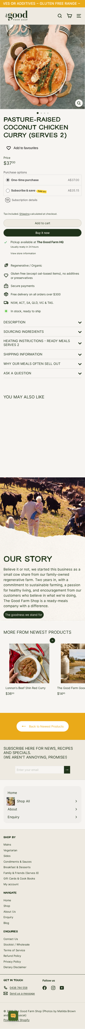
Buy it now (42, 232)
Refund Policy (12, 955)
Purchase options (15, 172)
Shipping (24, 213)
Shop (7, 905)
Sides (7, 855)
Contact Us (11, 939)
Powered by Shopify (17, 1020)
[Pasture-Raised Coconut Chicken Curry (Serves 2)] (29, 436)
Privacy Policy (12, 961)
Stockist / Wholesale (17, 944)
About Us (10, 911)
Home (7, 900)
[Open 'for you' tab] (13, 1016)
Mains (7, 844)
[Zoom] (79, 103)
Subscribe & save (28, 191)
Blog (6, 923)
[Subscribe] (67, 770)
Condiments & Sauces (18, 861)
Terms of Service (14, 950)
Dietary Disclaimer (15, 967)
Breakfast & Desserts (17, 867)
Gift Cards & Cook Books (19, 878)
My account (11, 884)
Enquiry (8, 917)
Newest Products (50, 632)
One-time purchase (25, 180)
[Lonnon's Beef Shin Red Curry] (29, 669)
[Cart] (69, 16)
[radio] (8, 180)
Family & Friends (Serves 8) (21, 873)
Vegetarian (10, 850)
